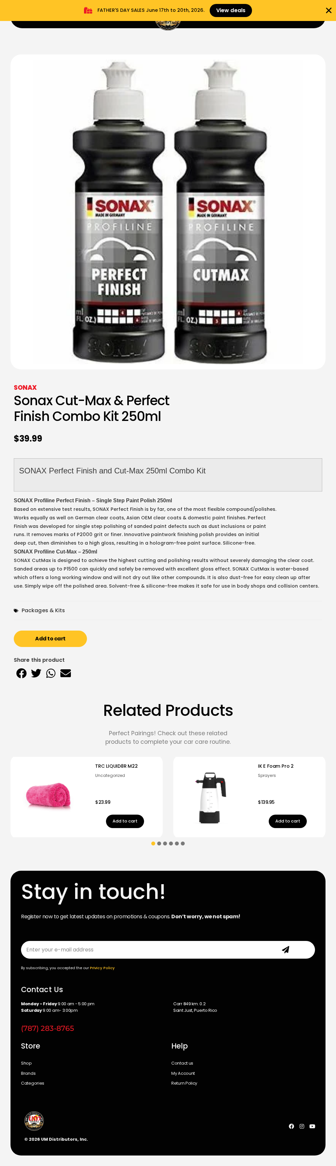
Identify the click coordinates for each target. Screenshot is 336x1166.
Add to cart (50, 638)
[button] (21, 673)
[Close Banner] (329, 10)
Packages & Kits (43, 610)
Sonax (25, 387)
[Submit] (285, 950)
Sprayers (104, 775)
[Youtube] (312, 1126)
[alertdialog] (168, 10)
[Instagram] (301, 1126)
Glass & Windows (276, 782)
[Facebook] (291, 1126)
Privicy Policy (102, 967)
